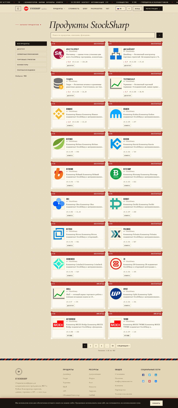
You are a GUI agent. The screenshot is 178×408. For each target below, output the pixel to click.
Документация (95, 374)
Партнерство (120, 390)
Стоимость (74, 8)
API (64, 391)
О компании (120, 374)
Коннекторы (22, 64)
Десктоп (21, 49)
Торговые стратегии (26, 59)
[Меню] (18, 8)
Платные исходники (26, 70)
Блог (85, 8)
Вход (137, 8)
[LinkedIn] (156, 375)
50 (112, 346)
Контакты (119, 385)
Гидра (65, 378)
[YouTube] (149, 381)
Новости (92, 387)
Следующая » (123, 346)
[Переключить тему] (129, 9)
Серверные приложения (27, 54)
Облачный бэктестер (71, 395)
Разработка (96, 8)
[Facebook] (143, 375)
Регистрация (153, 8)
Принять (156, 403)
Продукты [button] (58, 8)
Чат (107, 8)
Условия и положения (123, 394)
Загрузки (92, 391)
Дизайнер (67, 374)
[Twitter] (149, 375)
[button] (120, 9)
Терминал (66, 382)
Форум (92, 378)
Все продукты (23, 43)
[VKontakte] (156, 381)
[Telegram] (143, 381)
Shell (65, 387)
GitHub (92, 395)
